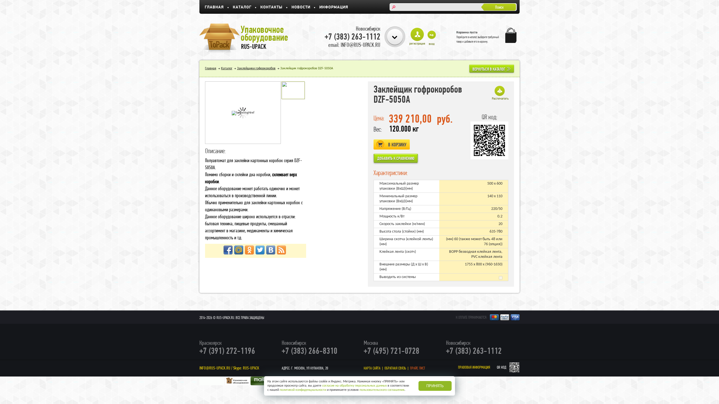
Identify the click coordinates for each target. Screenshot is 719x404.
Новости (301, 7)
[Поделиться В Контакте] (270, 249)
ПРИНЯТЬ (435, 386)
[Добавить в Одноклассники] (249, 249)
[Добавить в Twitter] (260, 249)
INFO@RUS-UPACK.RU (214, 368)
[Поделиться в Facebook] (228, 249)
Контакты (271, 7)
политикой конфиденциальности (303, 390)
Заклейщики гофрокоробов (256, 68)
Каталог (242, 7)
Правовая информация (474, 367)
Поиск (499, 7)
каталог (473, 37)
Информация (333, 7)
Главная (214, 7)
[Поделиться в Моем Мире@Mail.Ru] (238, 249)
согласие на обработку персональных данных (354, 385)
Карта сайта (372, 368)
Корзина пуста (466, 32)
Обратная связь (395, 368)
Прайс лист (417, 368)
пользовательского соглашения (382, 390)
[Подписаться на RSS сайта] (281, 249)
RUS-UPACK (251, 368)
